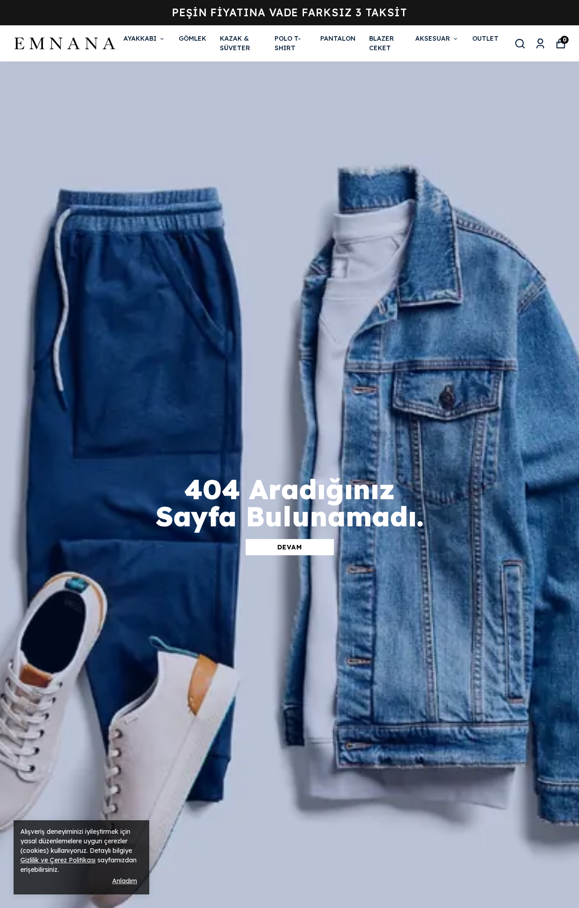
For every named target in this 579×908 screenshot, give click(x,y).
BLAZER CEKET (381, 43)
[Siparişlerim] (540, 43)
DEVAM (289, 547)
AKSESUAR (432, 38)
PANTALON (338, 38)
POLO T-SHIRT (288, 43)
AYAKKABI (140, 38)
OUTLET (485, 38)
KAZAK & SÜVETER (235, 43)
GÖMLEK (192, 38)
